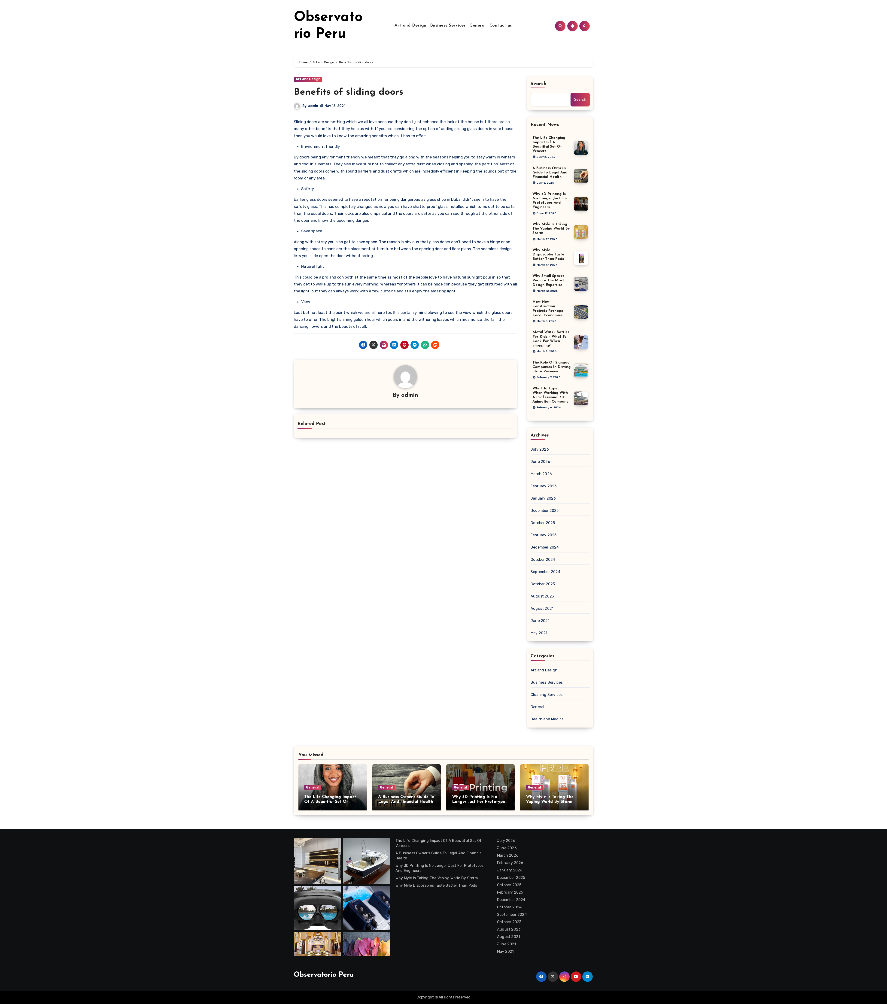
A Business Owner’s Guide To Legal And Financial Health (549, 172)
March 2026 (541, 474)
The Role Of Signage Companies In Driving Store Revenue (551, 367)
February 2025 (544, 535)
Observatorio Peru (324, 975)
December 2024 (545, 547)
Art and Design (410, 26)
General (477, 26)
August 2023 (542, 596)
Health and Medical (548, 719)
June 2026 (540, 461)
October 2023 (543, 584)
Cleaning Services (546, 694)
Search (539, 84)
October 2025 (543, 523)
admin (313, 106)
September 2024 (545, 572)
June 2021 (540, 621)
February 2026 (544, 486)
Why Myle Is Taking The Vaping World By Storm (551, 228)
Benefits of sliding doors (348, 92)
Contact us (500, 26)
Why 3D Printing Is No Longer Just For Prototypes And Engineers (479, 802)
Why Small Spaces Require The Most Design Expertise (548, 280)
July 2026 (540, 449)
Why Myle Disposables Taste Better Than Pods (548, 254)
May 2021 (539, 633)
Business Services (448, 26)
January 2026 (543, 498)
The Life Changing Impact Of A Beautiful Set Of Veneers (330, 802)
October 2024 (543, 559)
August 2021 (542, 608)
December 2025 (545, 510)
